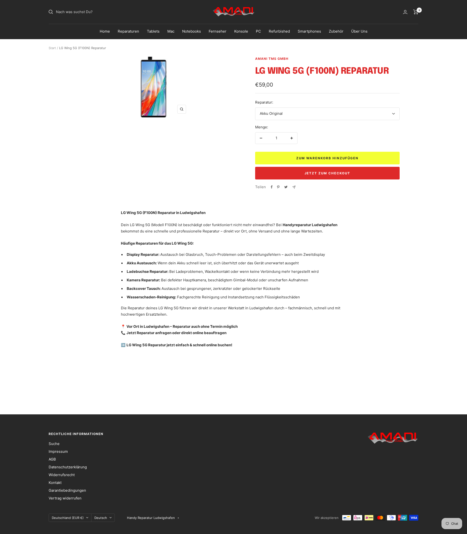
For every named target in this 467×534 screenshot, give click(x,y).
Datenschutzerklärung (68, 467)
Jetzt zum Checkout (327, 173)
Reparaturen (128, 31)
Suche (54, 443)
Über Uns (359, 31)
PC (258, 31)
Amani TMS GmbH (271, 59)
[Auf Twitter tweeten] (286, 187)
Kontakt (55, 482)
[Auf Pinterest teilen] (278, 187)
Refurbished (279, 31)
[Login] (405, 12)
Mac (170, 31)
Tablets (153, 31)
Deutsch (100, 518)
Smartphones (309, 31)
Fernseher (217, 31)
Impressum (58, 451)
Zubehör (336, 31)
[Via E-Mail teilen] (294, 187)
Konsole (241, 31)
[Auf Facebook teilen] (272, 187)
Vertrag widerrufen (65, 498)
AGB (52, 459)
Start (52, 48)
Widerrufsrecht (62, 474)
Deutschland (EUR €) (68, 518)
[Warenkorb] (415, 11)
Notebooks (191, 31)
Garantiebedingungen (67, 490)
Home (105, 31)
